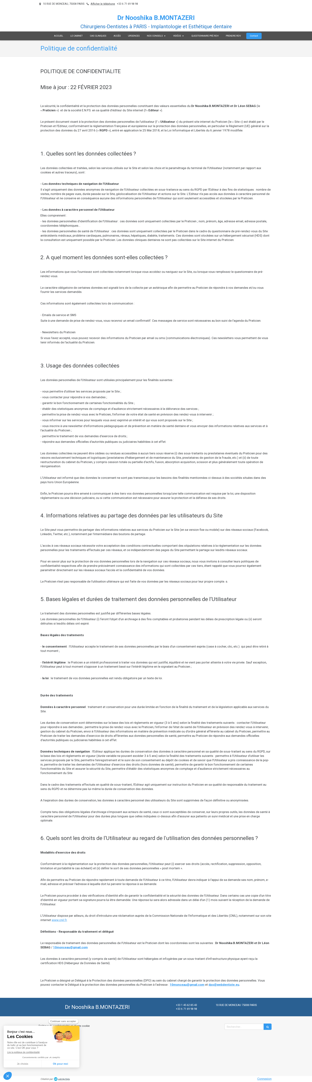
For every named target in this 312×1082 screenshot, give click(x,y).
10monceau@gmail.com (70, 947)
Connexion (264, 1079)
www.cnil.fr (59, 920)
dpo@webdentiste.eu (224, 984)
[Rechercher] (268, 1027)
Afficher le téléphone (103, 3)
